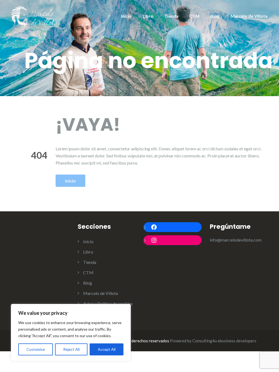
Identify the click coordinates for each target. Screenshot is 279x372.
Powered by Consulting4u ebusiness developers (213, 340)
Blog (215, 16)
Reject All (71, 349)
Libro (147, 16)
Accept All (107, 349)
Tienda (171, 16)
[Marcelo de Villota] (34, 15)
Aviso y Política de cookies (108, 303)
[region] (71, 332)
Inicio (126, 16)
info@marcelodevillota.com (236, 239)
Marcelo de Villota (249, 16)
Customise (35, 349)
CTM (194, 16)
